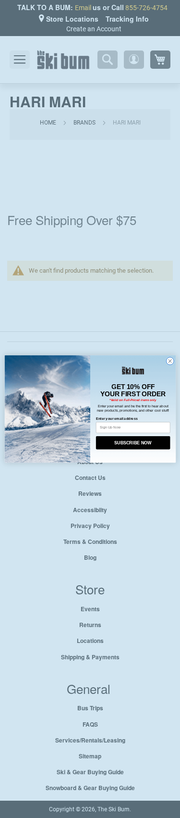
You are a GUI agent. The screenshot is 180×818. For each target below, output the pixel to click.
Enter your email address (116, 419)
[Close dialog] (170, 361)
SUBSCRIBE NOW (133, 442)
